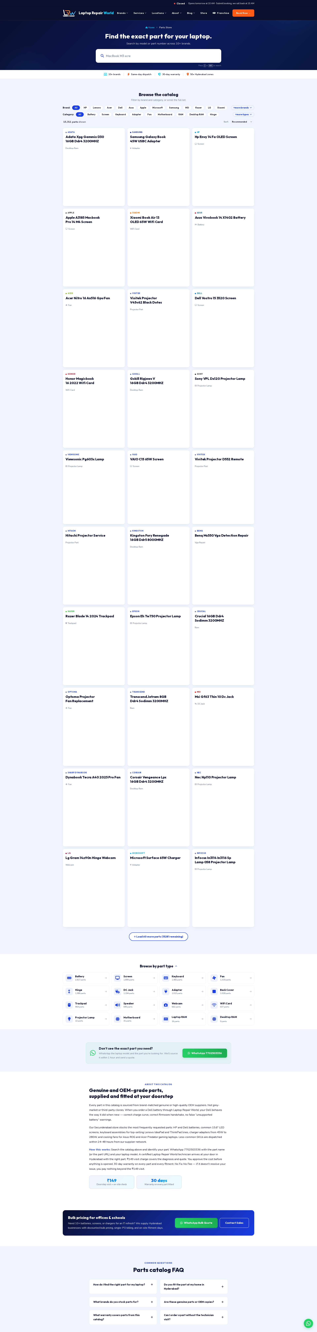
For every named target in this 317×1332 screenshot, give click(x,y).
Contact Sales (234, 1222)
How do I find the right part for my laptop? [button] (119, 1284)
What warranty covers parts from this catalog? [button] (116, 1317)
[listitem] (94, 167)
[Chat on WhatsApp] (308, 1323)
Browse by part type (156, 966)
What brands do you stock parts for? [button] (115, 1301)
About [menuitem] (175, 13)
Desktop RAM (197, 114)
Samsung (174, 107)
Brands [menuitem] (121, 13)
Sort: (226, 121)
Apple (143, 107)
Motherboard (165, 114)
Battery (91, 114)
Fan (149, 114)
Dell (120, 107)
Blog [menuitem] (189, 13)
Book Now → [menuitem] (243, 13)
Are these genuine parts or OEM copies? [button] (189, 1301)
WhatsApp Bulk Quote (198, 1222)
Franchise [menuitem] (223, 13)
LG (209, 107)
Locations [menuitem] (158, 13)
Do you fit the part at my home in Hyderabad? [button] (184, 1286)
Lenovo (97, 107)
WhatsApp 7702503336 (206, 1053)
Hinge (213, 114)
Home (151, 27)
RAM (180, 114)
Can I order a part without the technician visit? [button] (189, 1317)
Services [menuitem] (139, 13)
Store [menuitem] (203, 13)
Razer (198, 107)
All (76, 107)
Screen (105, 114)
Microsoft (157, 107)
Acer (109, 107)
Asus (131, 107)
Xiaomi (221, 107)
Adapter (136, 114)
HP (85, 107)
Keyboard (120, 114)
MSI (187, 107)
